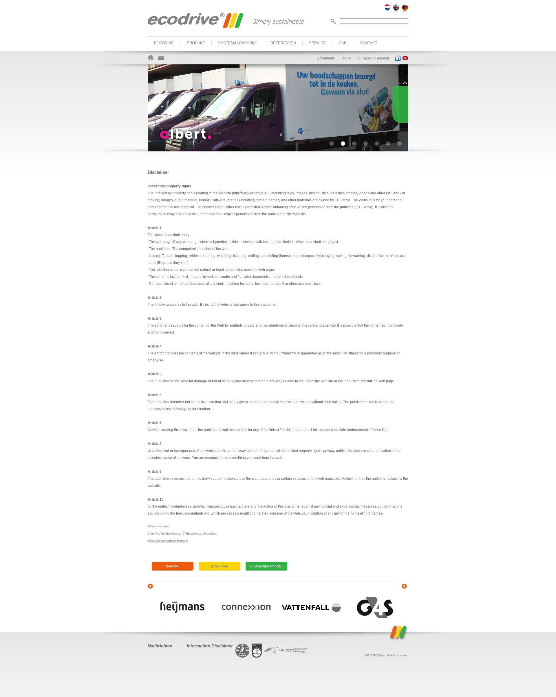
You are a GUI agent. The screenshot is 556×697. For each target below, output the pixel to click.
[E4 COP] (271, 657)
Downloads (326, 58)
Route (346, 58)
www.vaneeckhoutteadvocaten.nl (168, 541)
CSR (343, 43)
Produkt (196, 43)
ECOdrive (164, 43)
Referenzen (283, 43)
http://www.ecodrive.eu (250, 193)
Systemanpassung (237, 43)
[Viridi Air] (300, 657)
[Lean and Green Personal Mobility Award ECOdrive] (242, 650)
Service (317, 43)
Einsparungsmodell (373, 58)
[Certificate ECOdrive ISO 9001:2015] (257, 650)
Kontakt (368, 43)
